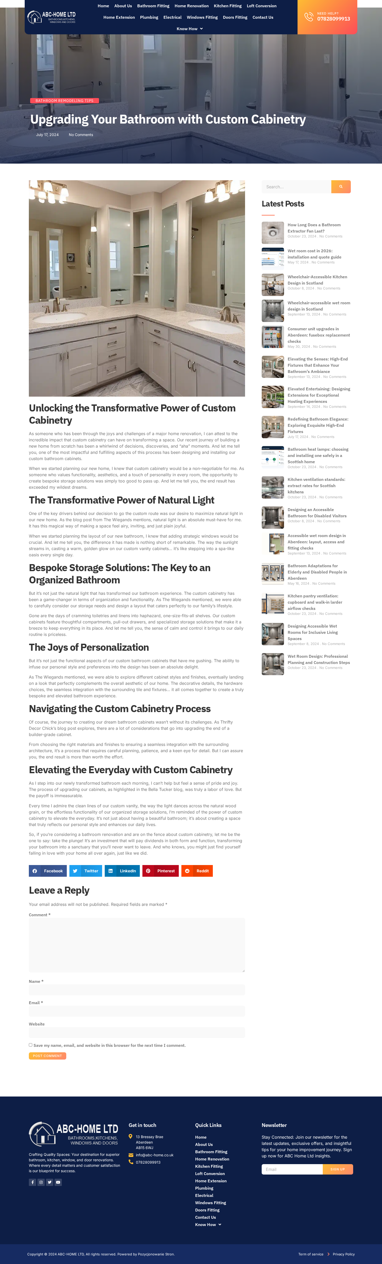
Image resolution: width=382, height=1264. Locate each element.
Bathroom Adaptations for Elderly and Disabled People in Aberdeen (317, 572)
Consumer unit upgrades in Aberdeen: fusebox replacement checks (319, 335)
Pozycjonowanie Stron (156, 1254)
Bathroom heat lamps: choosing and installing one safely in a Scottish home (318, 455)
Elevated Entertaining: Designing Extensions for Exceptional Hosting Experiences (319, 395)
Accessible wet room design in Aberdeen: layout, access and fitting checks (317, 542)
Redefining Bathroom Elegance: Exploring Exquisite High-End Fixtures (318, 425)
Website (37, 1024)
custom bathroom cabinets (55, 458)
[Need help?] (309, 16)
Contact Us (263, 17)
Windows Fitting (202, 17)
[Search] (341, 186)
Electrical (172, 17)
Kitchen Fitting (228, 5)
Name (36, 981)
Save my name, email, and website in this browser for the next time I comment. (110, 1045)
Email (36, 1002)
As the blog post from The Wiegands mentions (105, 519)
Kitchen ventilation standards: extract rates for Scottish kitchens (316, 485)
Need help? (328, 13)
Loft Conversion (261, 5)
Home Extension (119, 17)
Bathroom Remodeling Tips (65, 100)
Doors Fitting (235, 17)
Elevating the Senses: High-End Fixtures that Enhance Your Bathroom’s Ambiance (318, 365)
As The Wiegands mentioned (184, 599)
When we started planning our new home (69, 468)
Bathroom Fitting (153, 5)
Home (103, 5)
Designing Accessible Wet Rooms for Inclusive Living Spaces (313, 632)
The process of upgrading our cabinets (67, 789)
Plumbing (149, 17)
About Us (123, 5)
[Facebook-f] (32, 1182)
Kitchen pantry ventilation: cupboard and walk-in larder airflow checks (315, 602)
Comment (40, 914)
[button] (48, 871)
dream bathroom (120, 722)
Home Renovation (192, 5)
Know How (187, 28)
